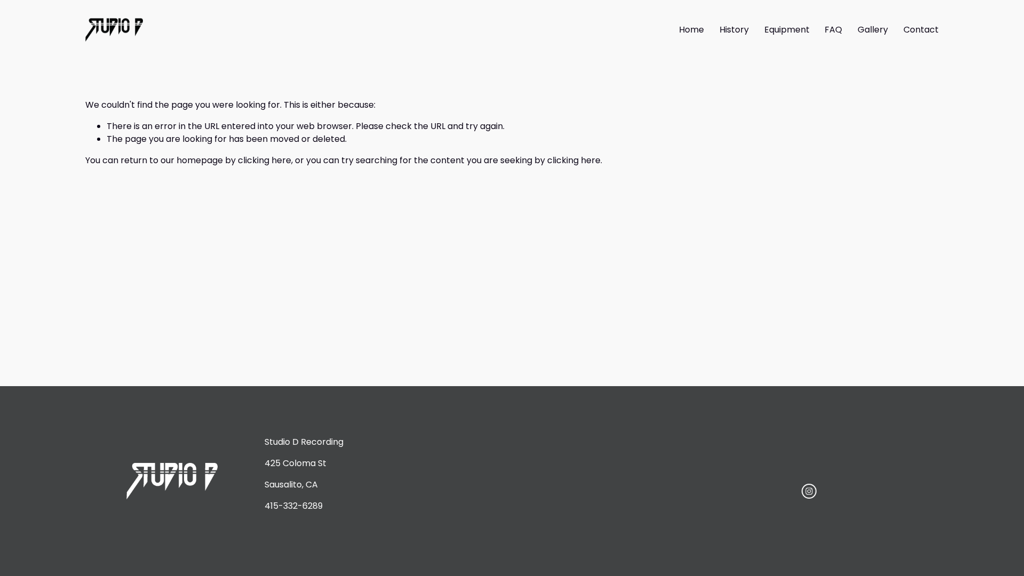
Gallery (873, 29)
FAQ (833, 29)
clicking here (264, 160)
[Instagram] (809, 491)
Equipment (787, 29)
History (734, 29)
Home (691, 29)
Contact (921, 29)
